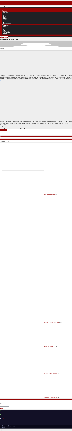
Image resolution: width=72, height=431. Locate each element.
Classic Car (5, 20)
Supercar (4, 14)
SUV (3, 37)
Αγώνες (4, 26)
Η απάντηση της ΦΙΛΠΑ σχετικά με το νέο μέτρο (51, 397)
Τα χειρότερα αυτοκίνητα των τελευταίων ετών (50, 373)
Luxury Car (5, 18)
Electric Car (5, 17)
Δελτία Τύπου (5, 29)
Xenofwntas (2, 48)
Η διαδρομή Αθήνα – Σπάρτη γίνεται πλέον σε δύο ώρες (51, 322)
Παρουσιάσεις (5, 12)
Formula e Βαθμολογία (7, 23)
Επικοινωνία (5, 33)
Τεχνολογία (5, 30)
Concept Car (5, 19)
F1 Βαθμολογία (5, 21)
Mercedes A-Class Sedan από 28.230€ (49, 346)
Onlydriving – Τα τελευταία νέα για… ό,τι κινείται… (9, 426)
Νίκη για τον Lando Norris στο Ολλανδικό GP (6, 133)
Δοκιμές (4, 13)
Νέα (2, 10)
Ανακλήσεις (5, 28)
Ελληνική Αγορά (4, 11)
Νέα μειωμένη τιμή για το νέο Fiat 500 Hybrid (6, 134)
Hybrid (4, 16)
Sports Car (5, 15)
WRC (3, 24)
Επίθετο (1, 403)
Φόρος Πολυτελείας (6, 32)
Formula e (5, 22)
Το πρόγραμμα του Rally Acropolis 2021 (49, 194)
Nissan (1, 37)
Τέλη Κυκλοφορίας (6, 31)
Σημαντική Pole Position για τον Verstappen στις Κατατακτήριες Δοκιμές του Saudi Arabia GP (12, 128)
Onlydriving (1, 419)
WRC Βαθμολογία (6, 25)
